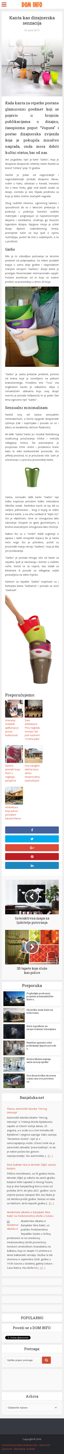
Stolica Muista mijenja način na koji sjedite (38, 1060)
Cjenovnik (7, 1448)
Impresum (44, 1445)
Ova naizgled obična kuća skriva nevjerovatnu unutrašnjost (32, 773)
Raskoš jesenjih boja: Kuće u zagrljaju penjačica (12, 773)
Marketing (19, 1448)
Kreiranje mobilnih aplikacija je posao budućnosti (11, 728)
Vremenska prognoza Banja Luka (20, 1445)
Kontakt (31, 1448)
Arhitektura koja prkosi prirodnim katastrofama (13, 813)
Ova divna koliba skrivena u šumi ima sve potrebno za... (41, 1078)
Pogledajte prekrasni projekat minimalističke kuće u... (40, 996)
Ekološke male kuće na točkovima (39, 1011)
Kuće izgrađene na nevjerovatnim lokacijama (41, 1027)
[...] (51, 1155)
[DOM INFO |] (32, 4)
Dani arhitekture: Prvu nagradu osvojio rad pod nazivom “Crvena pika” (32, 730)
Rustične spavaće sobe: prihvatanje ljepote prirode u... (41, 1045)
